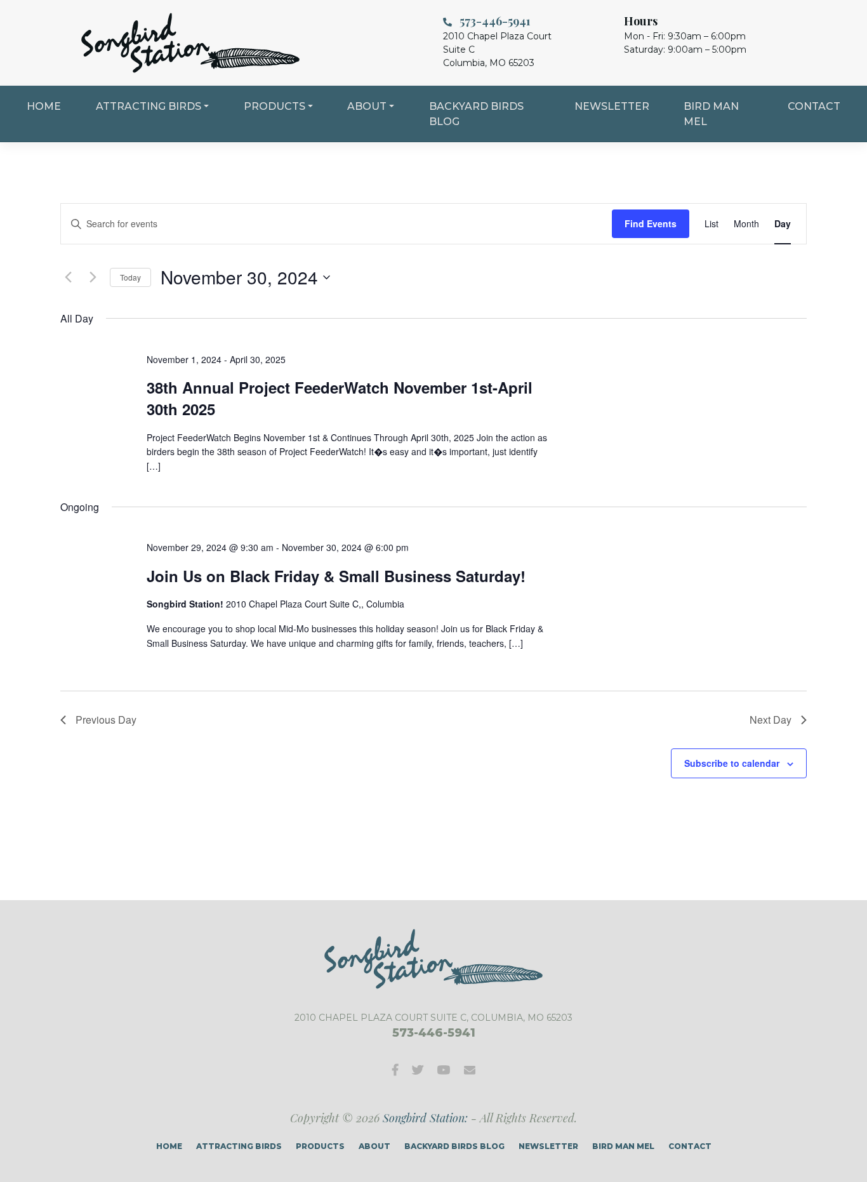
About (367, 106)
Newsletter (611, 106)
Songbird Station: (425, 1118)
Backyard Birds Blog (476, 114)
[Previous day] (68, 277)
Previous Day (106, 719)
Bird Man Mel (711, 114)
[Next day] (92, 277)
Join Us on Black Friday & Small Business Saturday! (336, 576)
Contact (814, 106)
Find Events (651, 223)
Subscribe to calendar (731, 763)
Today (130, 277)
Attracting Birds (148, 106)
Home (44, 106)
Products (274, 106)
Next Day (770, 719)
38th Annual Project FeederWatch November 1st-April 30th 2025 (340, 398)
